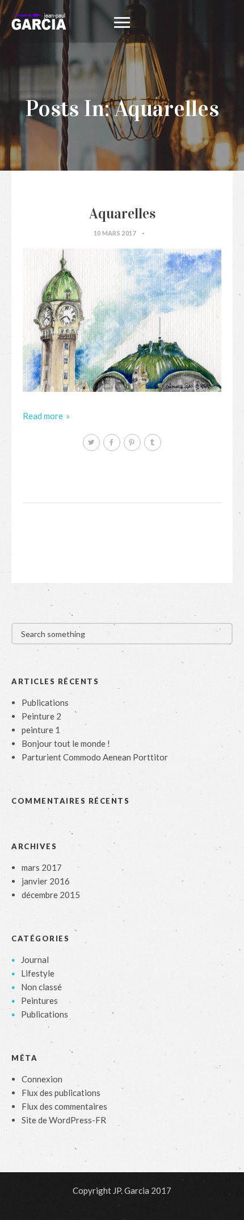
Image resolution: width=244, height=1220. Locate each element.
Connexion (42, 1079)
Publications (45, 702)
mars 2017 (42, 867)
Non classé (41, 987)
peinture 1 (41, 730)
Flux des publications (61, 1092)
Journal (35, 959)
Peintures (39, 1000)
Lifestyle (37, 973)
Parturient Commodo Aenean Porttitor (95, 757)
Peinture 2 (41, 716)
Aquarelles (122, 213)
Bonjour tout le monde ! (66, 743)
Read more (43, 416)
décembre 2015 (51, 895)
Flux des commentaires (64, 1106)
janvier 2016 (46, 881)
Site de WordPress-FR (64, 1120)
